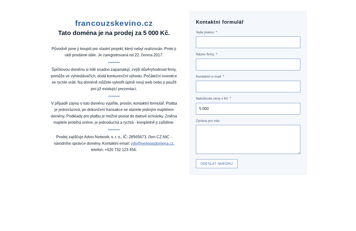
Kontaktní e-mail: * (210, 76)
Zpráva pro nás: (208, 121)
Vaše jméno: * (206, 32)
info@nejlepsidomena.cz (152, 143)
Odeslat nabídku (217, 164)
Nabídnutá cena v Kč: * (213, 98)
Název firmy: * (206, 54)
